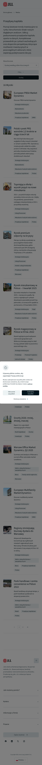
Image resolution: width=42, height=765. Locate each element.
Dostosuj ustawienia (21, 399)
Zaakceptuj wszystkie (30, 393)
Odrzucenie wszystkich (11, 393)
